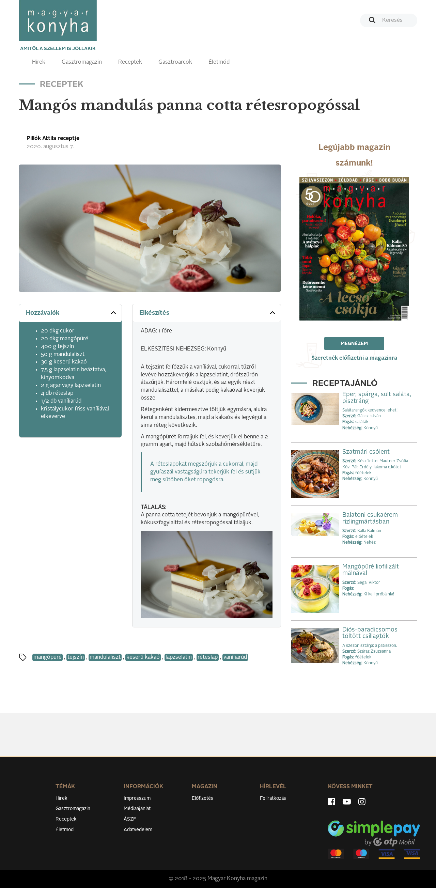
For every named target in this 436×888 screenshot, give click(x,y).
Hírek (38, 62)
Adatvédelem (138, 829)
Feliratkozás (273, 798)
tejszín (75, 657)
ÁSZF (130, 819)
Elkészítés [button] (154, 313)
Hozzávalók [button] (43, 313)
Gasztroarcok (175, 62)
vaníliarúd (235, 657)
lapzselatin (179, 657)
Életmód (219, 62)
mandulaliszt (105, 657)
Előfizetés (202, 798)
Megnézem (354, 343)
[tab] (70, 313)
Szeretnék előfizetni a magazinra (354, 358)
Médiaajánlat (137, 808)
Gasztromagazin (82, 62)
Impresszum (137, 798)
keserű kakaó (143, 657)
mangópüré (47, 657)
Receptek (130, 62)
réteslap (208, 657)
